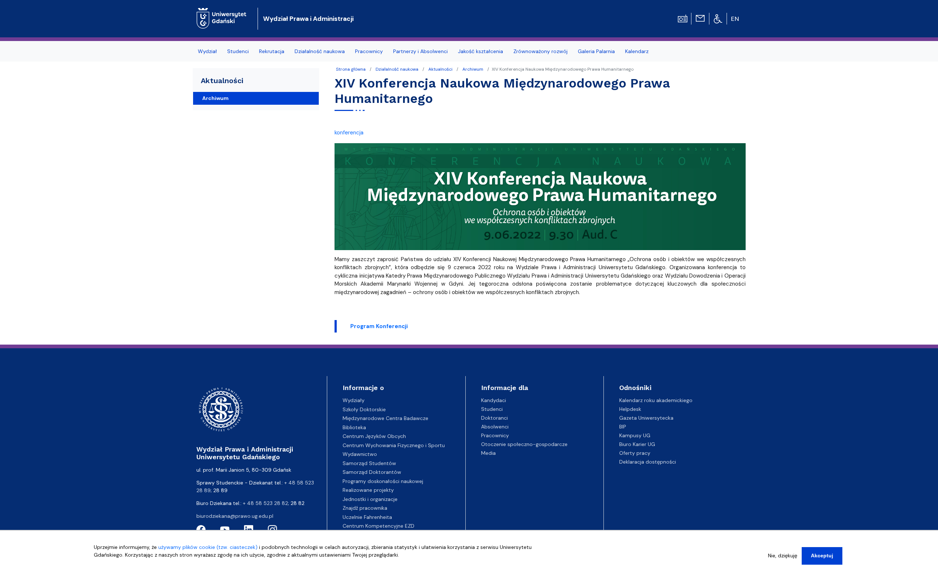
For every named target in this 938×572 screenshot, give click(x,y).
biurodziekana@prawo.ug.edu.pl (234, 516)
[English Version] (735, 18)
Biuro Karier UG (637, 444)
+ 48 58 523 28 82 (265, 503)
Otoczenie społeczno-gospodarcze (524, 444)
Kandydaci (493, 400)
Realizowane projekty (368, 490)
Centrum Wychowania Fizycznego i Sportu (394, 445)
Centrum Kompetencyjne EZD (378, 526)
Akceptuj (822, 555)
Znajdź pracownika (365, 508)
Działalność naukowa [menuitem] (320, 51)
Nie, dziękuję (782, 555)
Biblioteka (354, 427)
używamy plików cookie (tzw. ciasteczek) (208, 547)
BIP (622, 426)
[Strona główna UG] (221, 12)
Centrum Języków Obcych (374, 436)
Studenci (492, 409)
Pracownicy (495, 435)
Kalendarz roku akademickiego (656, 400)
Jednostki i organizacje (370, 499)
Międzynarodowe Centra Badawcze (385, 418)
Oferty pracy (634, 453)
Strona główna (351, 69)
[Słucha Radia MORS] (682, 18)
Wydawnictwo (360, 454)
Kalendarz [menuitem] (637, 51)
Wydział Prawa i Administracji (308, 19)
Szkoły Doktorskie (364, 409)
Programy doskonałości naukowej (383, 481)
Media (488, 453)
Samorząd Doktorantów (372, 472)
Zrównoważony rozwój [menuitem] (540, 51)
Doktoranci (494, 418)
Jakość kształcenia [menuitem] (480, 51)
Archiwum (472, 69)
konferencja (349, 132)
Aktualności (440, 69)
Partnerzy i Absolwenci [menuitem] (420, 51)
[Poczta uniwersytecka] (700, 18)
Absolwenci (495, 426)
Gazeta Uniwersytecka (646, 418)
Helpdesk (630, 409)
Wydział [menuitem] (207, 51)
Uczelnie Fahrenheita (367, 517)
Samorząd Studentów (369, 463)
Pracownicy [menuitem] (369, 51)
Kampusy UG (634, 435)
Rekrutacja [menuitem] (271, 51)
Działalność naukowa (397, 69)
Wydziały (354, 400)
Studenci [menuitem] (238, 51)
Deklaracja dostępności (647, 461)
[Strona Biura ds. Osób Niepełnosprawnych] (718, 18)
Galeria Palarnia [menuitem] (596, 51)
